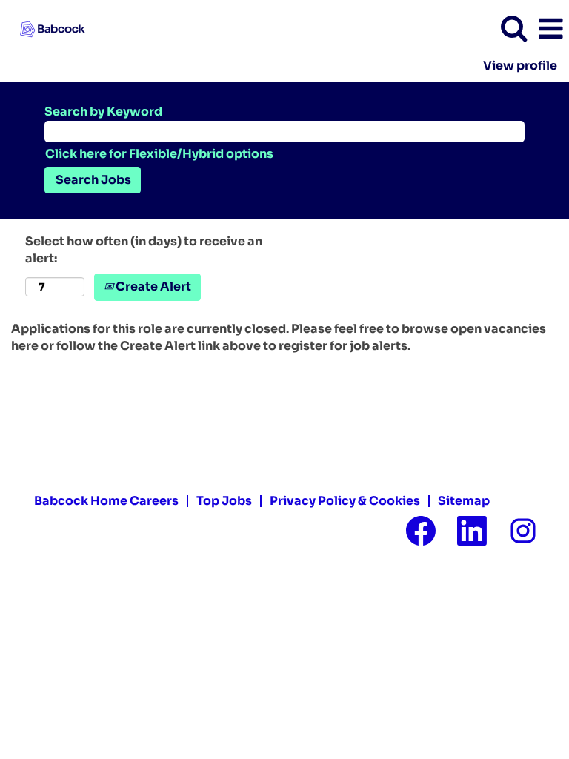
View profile (520, 66)
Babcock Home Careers (106, 500)
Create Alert (152, 286)
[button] (550, 28)
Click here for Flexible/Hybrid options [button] (159, 154)
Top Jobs (224, 500)
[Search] (513, 28)
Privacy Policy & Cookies (345, 500)
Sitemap (464, 500)
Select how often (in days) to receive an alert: (143, 249)
